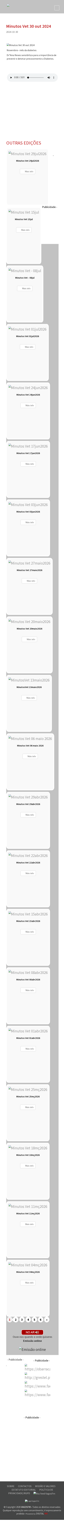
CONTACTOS (25, 1486)
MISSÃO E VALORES (45, 1486)
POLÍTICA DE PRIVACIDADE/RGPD (30, 1491)
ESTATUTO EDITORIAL (24, 1489)
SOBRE (11, 1486)
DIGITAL (37, 1513)
